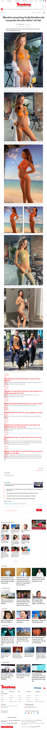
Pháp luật (32, 9)
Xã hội (5, 9)
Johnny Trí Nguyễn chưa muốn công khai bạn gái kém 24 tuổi (5, 555)
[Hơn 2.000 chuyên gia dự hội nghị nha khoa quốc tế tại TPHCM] (8, 668)
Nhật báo (12, 691)
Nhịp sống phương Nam (39, 701)
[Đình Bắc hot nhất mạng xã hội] (25, 548)
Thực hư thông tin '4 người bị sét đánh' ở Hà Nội (7, 601)
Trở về (2, 45)
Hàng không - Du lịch (13, 701)
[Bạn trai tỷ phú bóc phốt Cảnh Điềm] (5, 526)
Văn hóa (2, 699)
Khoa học (28, 699)
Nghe (2, 33)
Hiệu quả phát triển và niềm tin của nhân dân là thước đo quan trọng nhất (7, 580)
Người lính (41, 9)
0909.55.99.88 (29, 705)
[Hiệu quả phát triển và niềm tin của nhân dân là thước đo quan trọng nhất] (8, 572)
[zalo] (35, 713)
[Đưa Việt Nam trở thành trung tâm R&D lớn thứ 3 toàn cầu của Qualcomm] (18, 650)
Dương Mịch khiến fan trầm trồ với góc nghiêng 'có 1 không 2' (21, 496)
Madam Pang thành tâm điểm (5, 541)
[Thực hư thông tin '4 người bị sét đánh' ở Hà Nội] (8, 594)
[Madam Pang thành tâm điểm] (5, 537)
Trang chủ (2, 9)
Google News (44, 13)
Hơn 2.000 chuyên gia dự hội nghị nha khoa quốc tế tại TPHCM (7, 676)
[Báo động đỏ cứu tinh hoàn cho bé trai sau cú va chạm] (23, 668)
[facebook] (43, 1)
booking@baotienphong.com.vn (32, 707)
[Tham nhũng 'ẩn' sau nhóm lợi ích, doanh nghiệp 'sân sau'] (39, 572)
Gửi (39, 510)
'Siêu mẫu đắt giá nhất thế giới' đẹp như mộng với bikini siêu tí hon (22, 493)
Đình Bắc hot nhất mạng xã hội (25, 553)
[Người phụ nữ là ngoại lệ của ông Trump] (25, 537)
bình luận (41, 13)
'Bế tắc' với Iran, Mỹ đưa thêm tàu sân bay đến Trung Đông (5, 655)
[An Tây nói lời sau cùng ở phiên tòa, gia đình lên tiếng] (15, 537)
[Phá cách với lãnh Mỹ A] (25, 526)
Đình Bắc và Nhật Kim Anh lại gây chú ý (15, 532)
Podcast (29, 691)
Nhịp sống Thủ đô (30, 701)
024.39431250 (5, 707)
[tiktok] (32, 713)
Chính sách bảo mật (12, 717)
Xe (44, 9)
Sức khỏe (20, 9)
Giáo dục (19, 699)
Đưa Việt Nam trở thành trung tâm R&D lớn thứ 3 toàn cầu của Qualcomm (17, 655)
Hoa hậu (36, 699)
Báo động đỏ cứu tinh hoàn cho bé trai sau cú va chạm (23, 675)
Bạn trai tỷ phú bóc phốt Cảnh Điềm (4, 532)
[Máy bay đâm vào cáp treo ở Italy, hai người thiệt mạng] (29, 650)
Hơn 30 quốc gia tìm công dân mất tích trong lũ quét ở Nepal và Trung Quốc (38, 640)
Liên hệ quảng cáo (29, 704)
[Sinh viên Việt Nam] (37, 688)
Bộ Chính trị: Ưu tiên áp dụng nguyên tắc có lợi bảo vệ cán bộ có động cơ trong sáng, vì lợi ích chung (23, 581)
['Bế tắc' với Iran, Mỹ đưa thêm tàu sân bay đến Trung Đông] (6, 650)
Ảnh (19, 691)
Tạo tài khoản (14, 503)
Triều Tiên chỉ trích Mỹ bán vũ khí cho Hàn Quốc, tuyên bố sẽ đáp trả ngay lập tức (41, 656)
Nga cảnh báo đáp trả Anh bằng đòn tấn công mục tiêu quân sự (23, 640)
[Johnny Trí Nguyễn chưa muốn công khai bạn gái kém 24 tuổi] (5, 548)
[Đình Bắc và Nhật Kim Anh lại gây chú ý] (15, 526)
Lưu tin (2, 39)
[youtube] (45, 1)
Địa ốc (16, 9)
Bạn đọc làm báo (7, 727)
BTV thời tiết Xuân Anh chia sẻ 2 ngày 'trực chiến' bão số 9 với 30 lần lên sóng (19, 485)
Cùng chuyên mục (7, 522)
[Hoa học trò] (44, 688)
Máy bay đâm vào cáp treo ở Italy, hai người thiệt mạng (29, 655)
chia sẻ (33, 13)
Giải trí (3, 12)
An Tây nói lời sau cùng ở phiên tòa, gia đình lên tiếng (15, 542)
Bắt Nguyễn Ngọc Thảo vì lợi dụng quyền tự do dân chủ (38, 601)
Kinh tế (8, 9)
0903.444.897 (5, 712)
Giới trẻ (28, 9)
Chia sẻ (2, 36)
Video (2, 691)
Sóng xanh (13, 9)
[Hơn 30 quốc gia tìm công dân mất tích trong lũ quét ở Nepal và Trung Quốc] (39, 632)
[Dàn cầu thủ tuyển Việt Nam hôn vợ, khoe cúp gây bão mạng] (15, 548)
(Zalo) (33, 705)
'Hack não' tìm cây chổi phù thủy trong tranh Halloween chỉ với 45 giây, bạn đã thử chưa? (24, 490)
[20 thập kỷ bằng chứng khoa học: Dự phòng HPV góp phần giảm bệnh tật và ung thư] (39, 668)
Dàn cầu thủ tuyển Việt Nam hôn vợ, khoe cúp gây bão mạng (15, 554)
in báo (39, 13)
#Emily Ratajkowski (9, 475)
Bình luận (2, 42)
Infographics (4, 693)
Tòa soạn (3, 704)
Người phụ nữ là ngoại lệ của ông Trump (25, 542)
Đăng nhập (6, 503)
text (36, 13)
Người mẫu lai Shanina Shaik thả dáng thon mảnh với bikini (23, 403)
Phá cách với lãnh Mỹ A (25, 531)
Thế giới (24, 9)
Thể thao (37, 9)
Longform (37, 691)
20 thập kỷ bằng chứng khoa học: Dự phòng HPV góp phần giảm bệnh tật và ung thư (38, 677)
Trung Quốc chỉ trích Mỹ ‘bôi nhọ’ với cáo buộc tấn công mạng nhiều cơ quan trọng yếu (8, 640)
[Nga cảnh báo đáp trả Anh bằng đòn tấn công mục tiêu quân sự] (23, 632)
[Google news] (38, 713)
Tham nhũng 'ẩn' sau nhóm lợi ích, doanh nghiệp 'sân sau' (38, 579)
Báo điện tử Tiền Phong (23, 5)
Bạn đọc (2, 701)
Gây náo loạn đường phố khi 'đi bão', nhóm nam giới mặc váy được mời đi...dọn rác (23, 602)
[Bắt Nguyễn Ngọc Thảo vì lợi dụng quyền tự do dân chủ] (39, 594)
